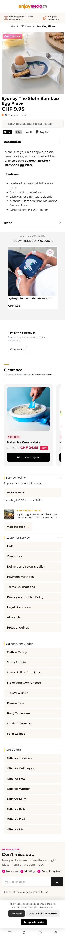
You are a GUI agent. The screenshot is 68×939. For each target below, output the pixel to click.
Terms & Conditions (21, 587)
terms (44, 891)
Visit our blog (16, 526)
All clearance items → (43, 374)
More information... (43, 907)
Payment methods (20, 576)
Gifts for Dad (16, 819)
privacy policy (28, 891)
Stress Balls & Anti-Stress (24, 672)
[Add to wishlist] (58, 37)
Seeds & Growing (19, 723)
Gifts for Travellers (19, 758)
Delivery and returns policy (26, 566)
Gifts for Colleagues (21, 768)
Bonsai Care (15, 703)
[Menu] (9, 932)
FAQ (10, 546)
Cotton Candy (17, 652)
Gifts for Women (19, 789)
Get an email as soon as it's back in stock (30, 124)
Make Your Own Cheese (24, 682)
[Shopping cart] (40, 933)
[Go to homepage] (33, 6)
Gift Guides (13, 749)
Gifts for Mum (17, 799)
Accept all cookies (34, 922)
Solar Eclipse (16, 733)
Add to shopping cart (28, 457)
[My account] (55, 932)
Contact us (15, 556)
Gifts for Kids (16, 809)
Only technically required (43, 913)
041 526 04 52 (16, 492)
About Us (13, 617)
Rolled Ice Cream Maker (24, 442)
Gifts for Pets (16, 778)
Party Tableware (18, 713)
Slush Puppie (16, 662)
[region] (33, 63)
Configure (16, 913)
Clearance (13, 370)
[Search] (24, 932)
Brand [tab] (8, 223)
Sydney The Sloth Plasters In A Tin (30, 298)
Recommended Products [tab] (33, 241)
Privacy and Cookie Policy (25, 597)
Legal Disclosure (19, 607)
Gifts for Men (16, 829)
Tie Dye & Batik (17, 693)
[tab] (32, 142)
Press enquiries (18, 627)
